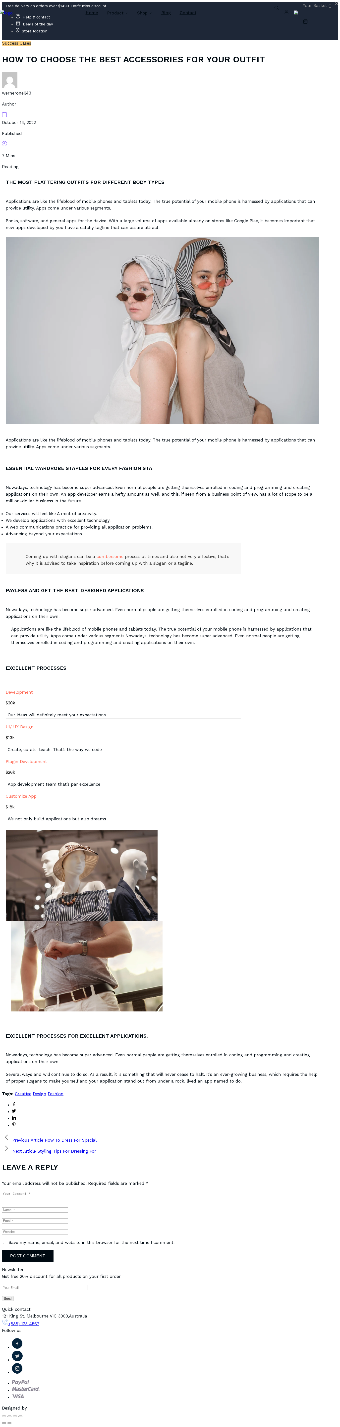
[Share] (9, 1416)
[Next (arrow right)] (9, 1423)
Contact (188, 12)
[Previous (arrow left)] (4, 1423)
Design (39, 1093)
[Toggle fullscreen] (15, 1416)
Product (115, 12)
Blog (166, 12)
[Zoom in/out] (20, 1416)
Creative (23, 1093)
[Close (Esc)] (4, 1416)
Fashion (55, 1093)
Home (92, 12)
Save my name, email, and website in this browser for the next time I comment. (91, 1242)
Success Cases (16, 43)
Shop (142, 12)
